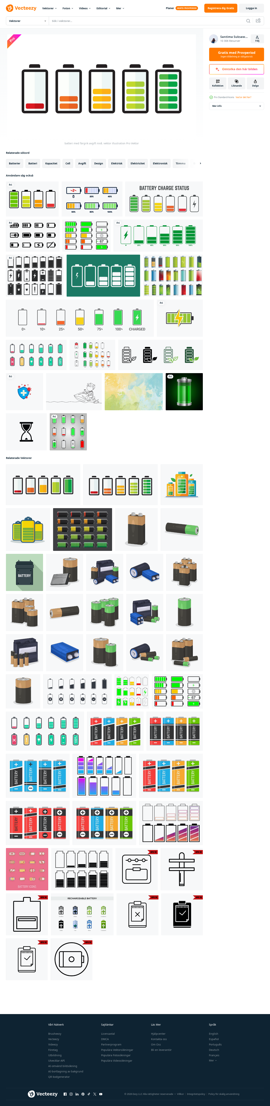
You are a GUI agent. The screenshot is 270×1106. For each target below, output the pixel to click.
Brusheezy (54, 1033)
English (213, 1033)
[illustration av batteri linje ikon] (27, 914)
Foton (66, 8)
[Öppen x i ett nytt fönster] (94, 1094)
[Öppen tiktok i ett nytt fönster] (88, 1094)
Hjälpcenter (158, 1033)
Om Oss (156, 1044)
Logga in (251, 8)
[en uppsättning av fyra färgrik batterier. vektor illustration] (115, 731)
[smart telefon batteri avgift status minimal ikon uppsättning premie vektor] (92, 355)
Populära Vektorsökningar (117, 1050)
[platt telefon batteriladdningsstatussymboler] (68, 431)
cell (68, 163)
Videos (83, 8)
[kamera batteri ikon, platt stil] (24, 572)
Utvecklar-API (56, 1060)
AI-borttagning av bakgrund (65, 1071)
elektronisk (160, 163)
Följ (257, 40)
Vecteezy (53, 1039)
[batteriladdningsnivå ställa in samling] (164, 199)
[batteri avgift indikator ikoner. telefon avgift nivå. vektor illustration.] (103, 276)
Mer (118, 8)
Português (215, 1044)
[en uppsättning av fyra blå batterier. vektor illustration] (38, 776)
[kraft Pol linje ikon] (182, 869)
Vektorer (48, 8)
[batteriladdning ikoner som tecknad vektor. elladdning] (173, 276)
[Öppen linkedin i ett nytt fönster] (77, 1094)
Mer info (217, 106)
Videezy (53, 1044)
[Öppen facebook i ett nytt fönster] (65, 1094)
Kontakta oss (159, 1039)
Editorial (101, 8)
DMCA (105, 1039)
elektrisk (116, 163)
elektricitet (138, 163)
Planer (170, 8)
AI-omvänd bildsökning (62, 1066)
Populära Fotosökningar (116, 1055)
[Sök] (248, 21)
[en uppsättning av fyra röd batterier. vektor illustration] (38, 823)
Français (214, 1055)
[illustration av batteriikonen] (137, 914)
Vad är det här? (243, 97)
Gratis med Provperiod (236, 54)
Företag (53, 1050)
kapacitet (51, 163)
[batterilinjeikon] (136, 869)
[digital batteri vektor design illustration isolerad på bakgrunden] (184, 391)
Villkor (180, 1094)
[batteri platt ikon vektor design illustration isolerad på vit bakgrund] (35, 276)
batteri (32, 163)
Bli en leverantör (161, 1050)
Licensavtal (108, 1033)
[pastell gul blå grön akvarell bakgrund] (134, 391)
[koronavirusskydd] (24, 391)
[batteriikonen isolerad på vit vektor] (32, 199)
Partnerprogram (111, 1044)
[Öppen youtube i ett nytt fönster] (100, 1094)
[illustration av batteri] (136, 529)
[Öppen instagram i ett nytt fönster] (71, 1094)
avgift (82, 163)
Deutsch (214, 1050)
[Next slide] (197, 163)
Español (214, 1039)
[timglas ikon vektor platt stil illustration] (26, 431)
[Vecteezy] (21, 8)
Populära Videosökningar (116, 1060)
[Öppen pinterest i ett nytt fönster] (82, 1094)
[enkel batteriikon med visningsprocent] (158, 236)
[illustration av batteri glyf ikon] (182, 914)
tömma (180, 163)
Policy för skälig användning (223, 1094)
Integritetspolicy (196, 1094)
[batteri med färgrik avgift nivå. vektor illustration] (43, 484)
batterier (14, 163)
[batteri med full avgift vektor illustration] (182, 484)
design (98, 163)
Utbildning (55, 1055)
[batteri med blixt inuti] (180, 318)
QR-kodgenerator (59, 1077)
